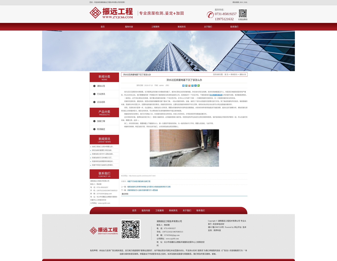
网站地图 (236, 2)
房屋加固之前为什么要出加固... (103, 154)
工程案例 (155, 27)
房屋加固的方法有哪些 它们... (102, 158)
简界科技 (217, 230)
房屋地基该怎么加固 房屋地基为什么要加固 (142, 190)
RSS (241, 2)
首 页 (226, 74)
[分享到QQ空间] (186, 86)
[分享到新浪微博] (189, 86)
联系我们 (234, 27)
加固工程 (101, 121)
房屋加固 (140, 181)
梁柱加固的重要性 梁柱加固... (102, 150)
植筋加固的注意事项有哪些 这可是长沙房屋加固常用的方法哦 (148, 187)
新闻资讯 (182, 27)
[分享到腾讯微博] (192, 86)
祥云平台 (238, 227)
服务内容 (129, 27)
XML (245, 2)
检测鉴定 (101, 129)
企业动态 (101, 102)
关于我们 (208, 27)
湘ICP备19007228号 (216, 227)
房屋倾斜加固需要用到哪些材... (103, 161)
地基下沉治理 (132, 181)
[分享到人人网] (195, 86)
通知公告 (101, 86)
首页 (103, 27)
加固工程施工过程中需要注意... (103, 147)
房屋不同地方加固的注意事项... (103, 165)
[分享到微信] (198, 86)
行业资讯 (101, 94)
